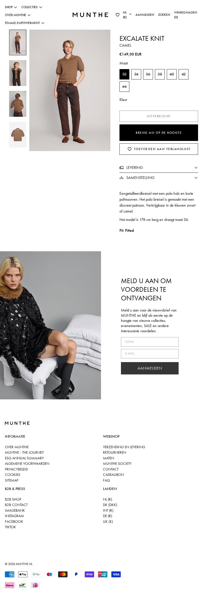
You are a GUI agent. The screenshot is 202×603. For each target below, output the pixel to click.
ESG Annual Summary (24, 458)
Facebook (14, 521)
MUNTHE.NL (24, 564)
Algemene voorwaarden (27, 463)
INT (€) (108, 510)
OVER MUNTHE (17, 447)
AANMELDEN (150, 368)
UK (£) (108, 521)
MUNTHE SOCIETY (117, 463)
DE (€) (107, 515)
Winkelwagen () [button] (185, 14)
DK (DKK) (110, 504)
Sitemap (11, 480)
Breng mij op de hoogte (159, 133)
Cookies (12, 474)
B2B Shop (13, 499)
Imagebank (15, 510)
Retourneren (114, 452)
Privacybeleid (16, 469)
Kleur (123, 99)
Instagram (14, 515)
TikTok (10, 527)
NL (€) (107, 499)
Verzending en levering (124, 447)
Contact (110, 469)
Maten (108, 458)
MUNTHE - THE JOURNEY (24, 452)
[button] (117, 14)
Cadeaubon (113, 474)
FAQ (106, 480)
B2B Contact (16, 504)
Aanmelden (144, 15)
